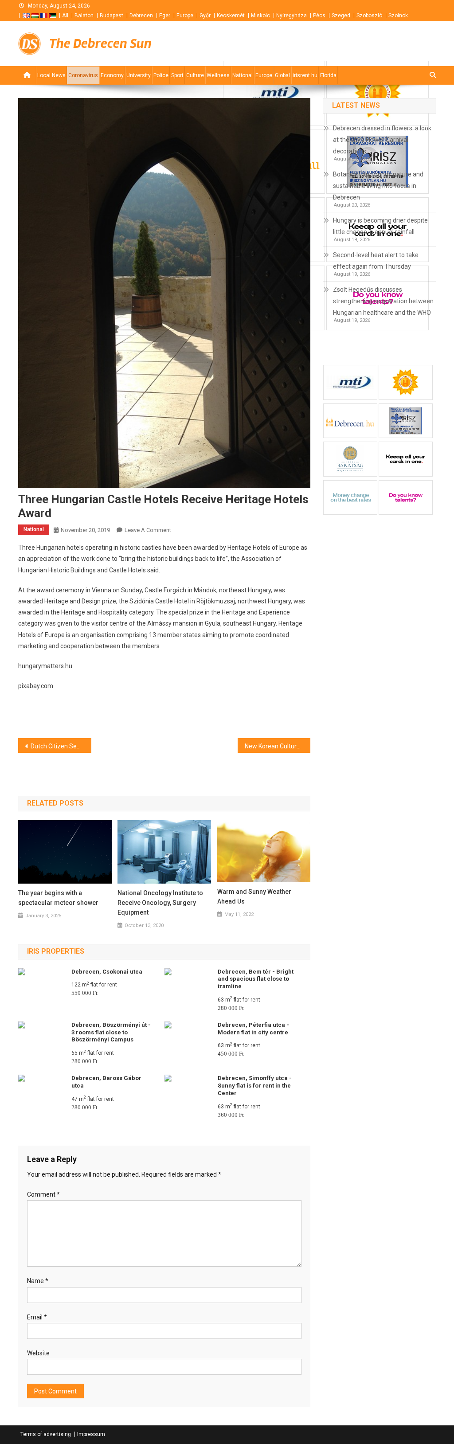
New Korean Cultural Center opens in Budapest (278, 746)
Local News (51, 75)
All (65, 15)
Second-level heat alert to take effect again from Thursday (376, 260)
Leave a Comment (148, 530)
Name (37, 1280)
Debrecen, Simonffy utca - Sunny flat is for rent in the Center (255, 1085)
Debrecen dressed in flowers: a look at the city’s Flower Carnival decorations (382, 140)
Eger (164, 15)
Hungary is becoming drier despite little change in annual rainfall (380, 226)
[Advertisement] (329, 44)
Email (37, 1317)
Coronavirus (83, 75)
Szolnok (398, 15)
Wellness (218, 75)
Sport (177, 75)
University (138, 75)
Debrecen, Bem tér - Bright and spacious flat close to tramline (256, 979)
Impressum (91, 1434)
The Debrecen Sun (100, 43)
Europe (184, 15)
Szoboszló (369, 15)
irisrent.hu (305, 75)
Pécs (319, 15)
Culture (195, 75)
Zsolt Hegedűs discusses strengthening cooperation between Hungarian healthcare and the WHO (383, 301)
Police (160, 75)
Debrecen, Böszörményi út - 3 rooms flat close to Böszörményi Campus (111, 1032)
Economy (112, 75)
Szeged (341, 15)
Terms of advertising (45, 1434)
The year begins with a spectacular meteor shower (58, 897)
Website (38, 1353)
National (242, 75)
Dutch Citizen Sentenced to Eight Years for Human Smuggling (61, 746)
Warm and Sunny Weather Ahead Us (254, 896)
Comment (43, 1194)
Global (282, 75)
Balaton (84, 15)
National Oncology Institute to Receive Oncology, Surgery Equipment (160, 902)
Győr (205, 15)
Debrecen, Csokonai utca (106, 971)
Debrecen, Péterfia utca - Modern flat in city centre (253, 1028)
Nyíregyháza (291, 15)
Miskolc (260, 15)
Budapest (111, 15)
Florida (328, 75)
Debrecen (141, 15)
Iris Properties (55, 951)
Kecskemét (231, 15)
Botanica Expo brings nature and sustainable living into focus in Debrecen (378, 186)
